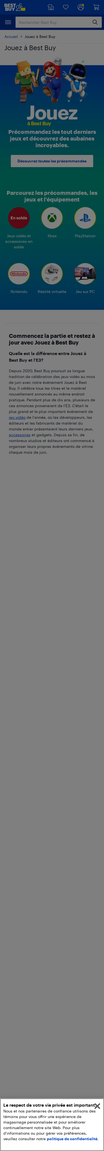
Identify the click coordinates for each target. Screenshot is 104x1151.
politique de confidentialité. (72, 1138)
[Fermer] (97, 1106)
